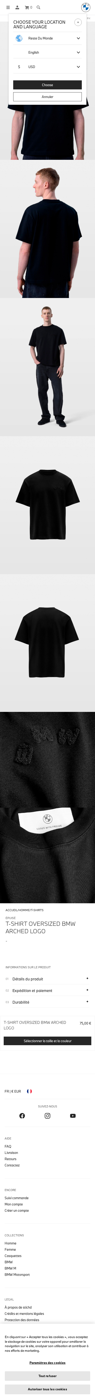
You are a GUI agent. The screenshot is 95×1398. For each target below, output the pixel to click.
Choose (47, 85)
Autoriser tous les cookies (47, 1389)
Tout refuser (48, 1376)
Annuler (47, 97)
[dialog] (47, 699)
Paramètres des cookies (48, 1363)
